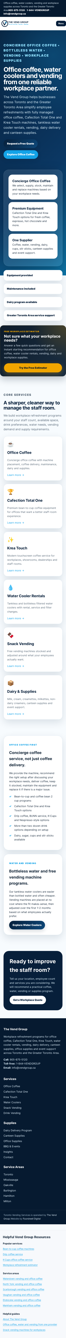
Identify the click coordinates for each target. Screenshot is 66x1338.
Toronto (8, 1174)
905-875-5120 (16, 10)
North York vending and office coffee (22, 1284)
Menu (61, 23)
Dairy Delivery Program (18, 1130)
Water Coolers (12, 1102)
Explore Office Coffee (21, 154)
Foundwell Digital (32, 1218)
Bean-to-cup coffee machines (18, 1248)
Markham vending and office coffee (21, 1305)
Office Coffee (12, 1086)
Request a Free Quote (20, 143)
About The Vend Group (15, 1319)
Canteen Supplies (14, 1135)
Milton (7, 1201)
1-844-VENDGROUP (38, 10)
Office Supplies (13, 1141)
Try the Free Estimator (33, 367)
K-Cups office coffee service (18, 1259)
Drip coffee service (13, 1254)
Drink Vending (12, 1113)
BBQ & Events (12, 1146)
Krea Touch (10, 1097)
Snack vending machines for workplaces (24, 1329)
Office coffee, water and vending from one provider (30, 1324)
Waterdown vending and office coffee (22, 1278)
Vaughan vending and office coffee (21, 1294)
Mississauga (11, 1179)
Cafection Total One (16, 1091)
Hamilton (9, 1195)
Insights (8, 1151)
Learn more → (15, 475)
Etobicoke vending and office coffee (22, 1300)
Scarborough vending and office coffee (23, 1289)
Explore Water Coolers (27, 925)
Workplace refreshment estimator (20, 1265)
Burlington (10, 1190)
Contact (8, 1157)
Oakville (8, 1185)
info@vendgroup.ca (15, 13)
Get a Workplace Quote (27, 1000)
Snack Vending (12, 1107)
